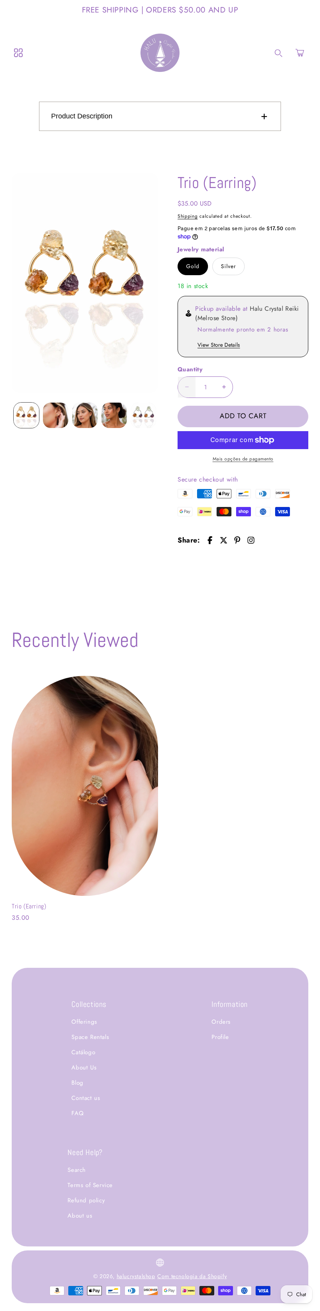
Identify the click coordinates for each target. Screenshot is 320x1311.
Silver (228, 266)
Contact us (85, 1098)
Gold (192, 266)
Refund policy (86, 1200)
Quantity (190, 369)
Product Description (81, 116)
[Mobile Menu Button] (18, 52)
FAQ (77, 1113)
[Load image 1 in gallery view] (26, 415)
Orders (221, 1021)
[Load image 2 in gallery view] (55, 415)
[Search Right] (278, 53)
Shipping (188, 216)
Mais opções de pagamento (243, 458)
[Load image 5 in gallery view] (143, 415)
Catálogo (83, 1052)
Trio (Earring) (29, 906)
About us (80, 1215)
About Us (83, 1067)
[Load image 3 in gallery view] (85, 415)
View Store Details (218, 345)
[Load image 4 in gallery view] (114, 415)
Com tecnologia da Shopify (192, 1276)
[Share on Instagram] (251, 540)
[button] (299, 52)
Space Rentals (90, 1037)
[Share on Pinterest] (237, 540)
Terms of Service (90, 1185)
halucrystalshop (136, 1276)
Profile (220, 1037)
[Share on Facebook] (210, 540)
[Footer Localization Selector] (160, 1262)
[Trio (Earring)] (85, 283)
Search (77, 1170)
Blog (77, 1082)
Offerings (84, 1021)
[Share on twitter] (224, 540)
